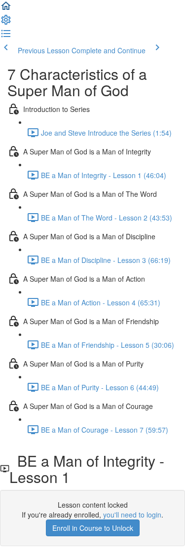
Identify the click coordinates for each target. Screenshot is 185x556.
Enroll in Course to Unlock (92, 528)
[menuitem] (6, 23)
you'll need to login (132, 514)
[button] (6, 9)
